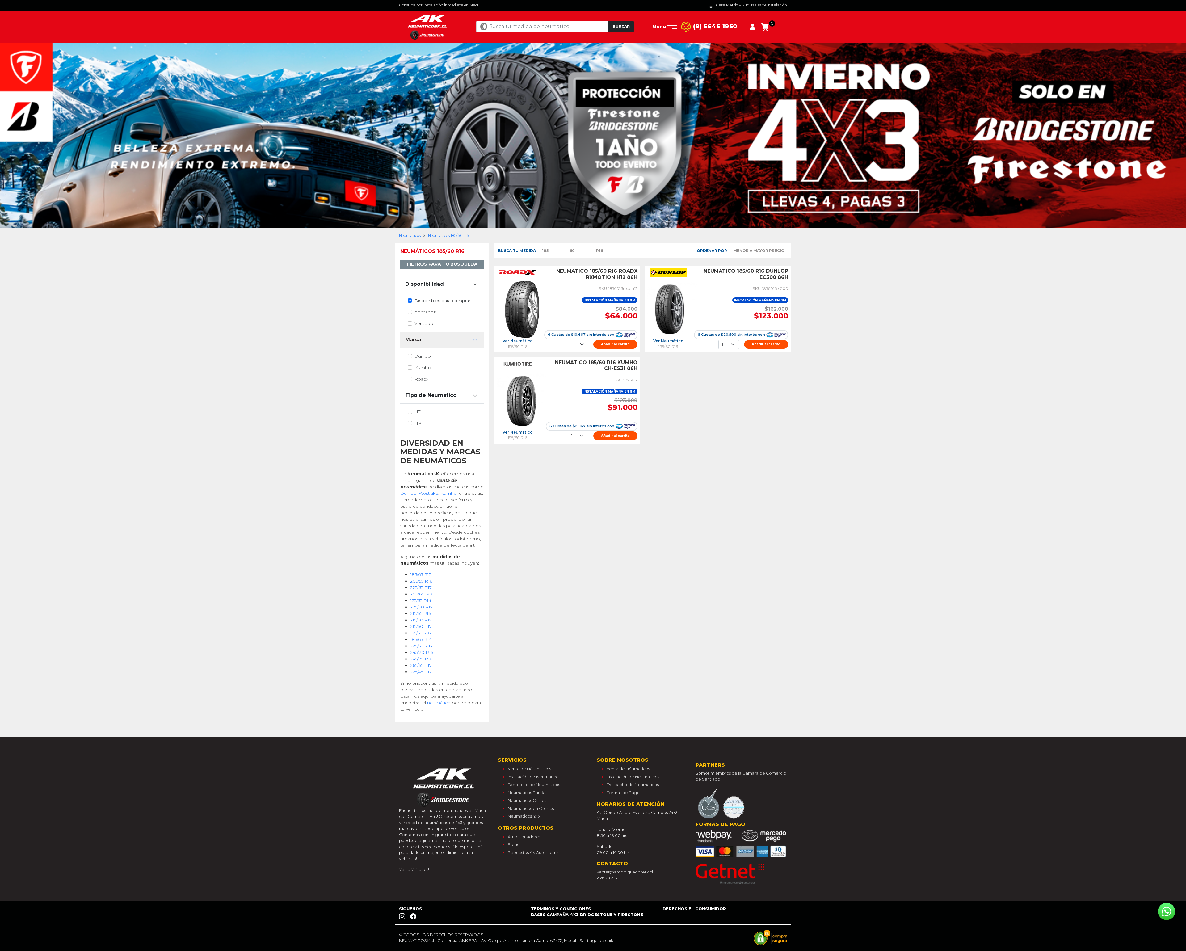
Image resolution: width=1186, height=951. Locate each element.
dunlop (422, 356)
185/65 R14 (421, 639)
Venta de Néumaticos (529, 768)
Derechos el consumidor (694, 908)
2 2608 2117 (607, 877)
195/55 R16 (420, 633)
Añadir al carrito (615, 344)
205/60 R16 (421, 594)
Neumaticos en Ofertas (531, 808)
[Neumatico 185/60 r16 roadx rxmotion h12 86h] (521, 309)
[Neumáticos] (444, 786)
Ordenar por (712, 250)
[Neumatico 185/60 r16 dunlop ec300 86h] (672, 309)
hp (418, 423)
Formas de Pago (623, 792)
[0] (765, 26)
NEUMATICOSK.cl (416, 940)
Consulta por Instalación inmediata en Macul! (440, 5)
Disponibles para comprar (442, 300)
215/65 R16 (420, 613)
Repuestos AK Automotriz (533, 852)
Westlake (428, 493)
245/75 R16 (421, 659)
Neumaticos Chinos (527, 800)
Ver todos (424, 323)
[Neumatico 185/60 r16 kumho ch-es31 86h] (521, 401)
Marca (413, 340)
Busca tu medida (517, 250)
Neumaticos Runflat (527, 792)
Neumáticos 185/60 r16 (448, 235)
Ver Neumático (518, 341)
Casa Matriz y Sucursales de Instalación (751, 5)
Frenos (514, 844)
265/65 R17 (421, 665)
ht (417, 411)
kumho (422, 367)
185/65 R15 (420, 574)
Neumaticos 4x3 (524, 816)
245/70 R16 (421, 652)
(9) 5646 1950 (714, 26)
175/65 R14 (420, 600)
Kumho (448, 493)
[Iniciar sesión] (752, 26)
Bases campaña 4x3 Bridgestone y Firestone (587, 914)
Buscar (621, 26)
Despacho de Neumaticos (534, 784)
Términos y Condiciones (561, 908)
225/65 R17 (421, 587)
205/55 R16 (421, 581)
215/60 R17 (421, 620)
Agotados (425, 312)
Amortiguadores (524, 836)
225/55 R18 (421, 646)
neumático (439, 702)
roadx (421, 379)
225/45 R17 (421, 672)
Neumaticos (410, 235)
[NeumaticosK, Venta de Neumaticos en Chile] (428, 26)
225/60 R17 (421, 607)
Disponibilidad (424, 284)
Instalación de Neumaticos (534, 776)
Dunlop (408, 493)
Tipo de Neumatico (430, 395)
